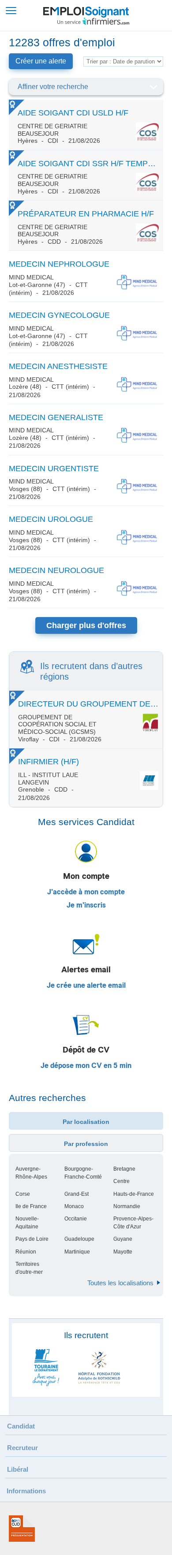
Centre (121, 1181)
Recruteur (22, 1447)
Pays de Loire (32, 1239)
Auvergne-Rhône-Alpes (31, 1173)
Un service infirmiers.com (93, 21)
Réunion (25, 1252)
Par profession (86, 1143)
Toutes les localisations (120, 1283)
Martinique (77, 1252)
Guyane (122, 1239)
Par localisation (86, 1121)
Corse (22, 1194)
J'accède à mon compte (86, 892)
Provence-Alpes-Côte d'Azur (133, 1223)
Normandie (126, 1206)
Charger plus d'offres (86, 625)
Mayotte (122, 1252)
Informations (26, 1491)
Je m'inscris (86, 905)
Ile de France (31, 1206)
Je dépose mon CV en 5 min (86, 1065)
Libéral (17, 1469)
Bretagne (124, 1169)
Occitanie (75, 1219)
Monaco (74, 1206)
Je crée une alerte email (86, 985)
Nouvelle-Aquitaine (27, 1223)
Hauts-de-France (133, 1194)
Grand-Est (76, 1194)
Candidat (21, 1426)
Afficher (153, 87)
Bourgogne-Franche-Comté (83, 1173)
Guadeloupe (79, 1239)
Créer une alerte (40, 61)
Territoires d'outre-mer (29, 1268)
